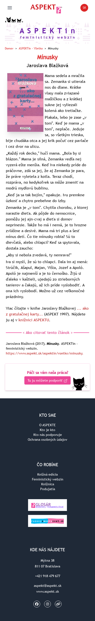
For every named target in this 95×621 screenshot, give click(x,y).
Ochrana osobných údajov (47, 439)
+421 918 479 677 (47, 576)
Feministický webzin (47, 479)
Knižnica (47, 484)
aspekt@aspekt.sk (47, 585)
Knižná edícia (47, 474)
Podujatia (47, 489)
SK (85, 9)
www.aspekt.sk (47, 591)
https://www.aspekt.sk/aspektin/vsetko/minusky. (44, 353)
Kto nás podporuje (47, 434)
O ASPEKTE (47, 425)
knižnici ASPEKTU (34, 319)
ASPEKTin (31, 48)
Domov (9, 48)
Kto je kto (47, 430)
